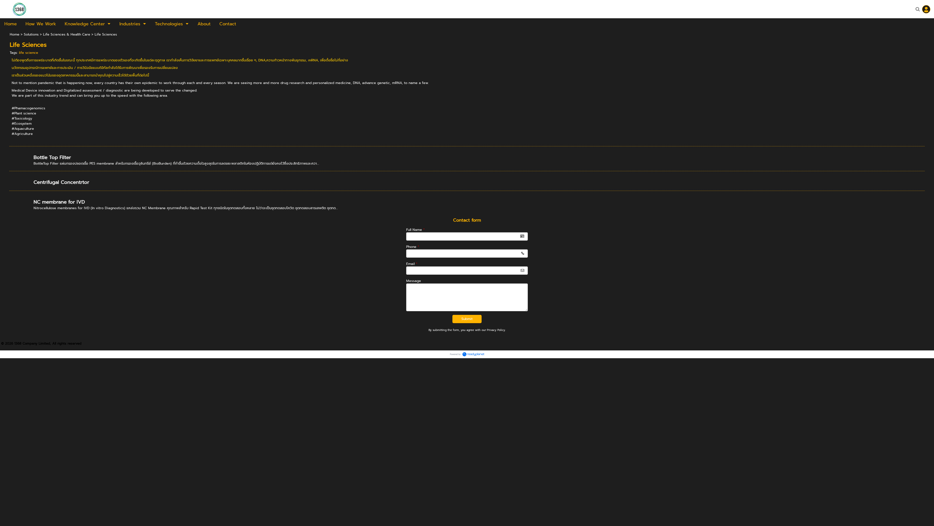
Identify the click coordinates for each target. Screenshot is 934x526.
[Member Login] (926, 9)
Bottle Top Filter (52, 157)
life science (28, 52)
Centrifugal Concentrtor (61, 182)
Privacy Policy (496, 330)
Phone (412, 246)
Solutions (31, 34)
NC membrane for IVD (59, 202)
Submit (467, 318)
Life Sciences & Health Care (66, 34)
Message (413, 280)
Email (411, 263)
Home (14, 34)
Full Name (415, 229)
